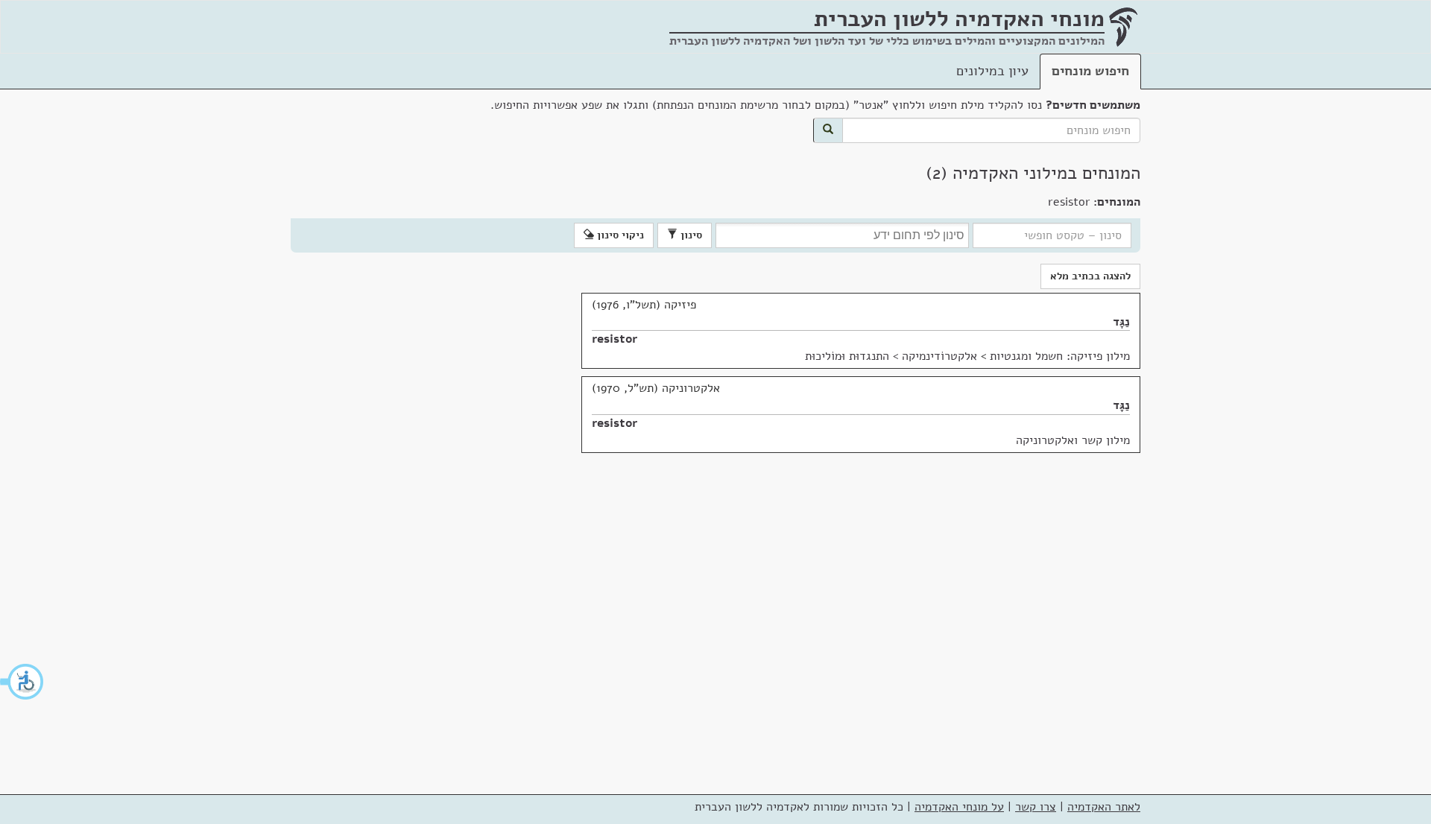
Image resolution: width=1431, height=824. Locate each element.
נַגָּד (1121, 322)
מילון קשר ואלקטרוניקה (1073, 440)
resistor (614, 339)
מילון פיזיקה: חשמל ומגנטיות (1060, 356)
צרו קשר (1035, 807)
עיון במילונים (992, 71)
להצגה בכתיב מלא (1090, 276)
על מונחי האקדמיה (959, 807)
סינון (689, 235)
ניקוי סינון (619, 235)
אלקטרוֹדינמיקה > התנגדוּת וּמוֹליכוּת (891, 356)
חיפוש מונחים (1090, 71)
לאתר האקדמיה (1103, 807)
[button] (22, 681)
